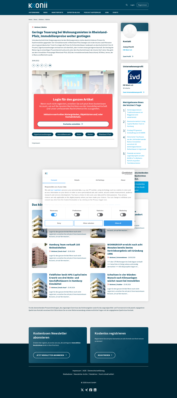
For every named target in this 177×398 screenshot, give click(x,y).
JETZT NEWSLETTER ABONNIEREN (50, 355)
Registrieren (142, 5)
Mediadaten (67, 374)
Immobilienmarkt (64, 134)
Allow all (118, 223)
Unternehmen (34, 12)
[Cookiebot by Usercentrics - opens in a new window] (123, 173)
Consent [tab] (54, 180)
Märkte (47, 19)
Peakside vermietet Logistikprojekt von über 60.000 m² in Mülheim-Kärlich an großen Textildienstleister (135, 158)
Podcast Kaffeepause (92, 12)
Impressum (36, 143)
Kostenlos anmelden (71, 124)
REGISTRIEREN (104, 355)
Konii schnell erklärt (106, 374)
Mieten (90, 134)
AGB (84, 371)
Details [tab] (76, 180)
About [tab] (123, 180)
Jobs (107, 12)
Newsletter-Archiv (81, 374)
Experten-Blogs (73, 12)
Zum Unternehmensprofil (132, 92)
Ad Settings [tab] (100, 180)
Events (115, 12)
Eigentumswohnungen (42, 134)
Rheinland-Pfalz (105, 134)
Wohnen (41, 19)
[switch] (77, 214)
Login (132, 5)
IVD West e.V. (127, 50)
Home (30, 19)
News (45, 12)
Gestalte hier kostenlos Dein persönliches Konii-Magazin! (134, 187)
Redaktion (93, 374)
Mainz (79, 134)
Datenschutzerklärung (96, 371)
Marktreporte (57, 12)
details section (114, 205)
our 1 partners (56, 190)
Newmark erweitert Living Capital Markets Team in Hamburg (136, 123)
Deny (59, 223)
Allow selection (88, 223)
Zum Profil (127, 56)
